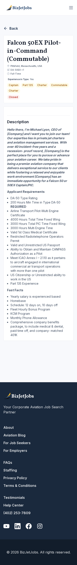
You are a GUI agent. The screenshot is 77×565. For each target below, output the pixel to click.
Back (13, 28)
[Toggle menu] (71, 7)
